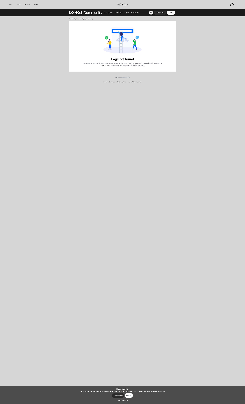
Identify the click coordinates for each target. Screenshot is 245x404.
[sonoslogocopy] (122, 4)
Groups (127, 13)
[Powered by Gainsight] (122, 78)
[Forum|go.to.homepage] (85, 13)
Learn (18, 4)
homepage (104, 65)
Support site (135, 13)
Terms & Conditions (109, 82)
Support (27, 4)
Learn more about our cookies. (156, 391)
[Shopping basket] (232, 4)
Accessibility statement (134, 82)
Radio (36, 4)
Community (72, 19)
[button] (160, 13)
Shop (10, 4)
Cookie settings (121, 82)
